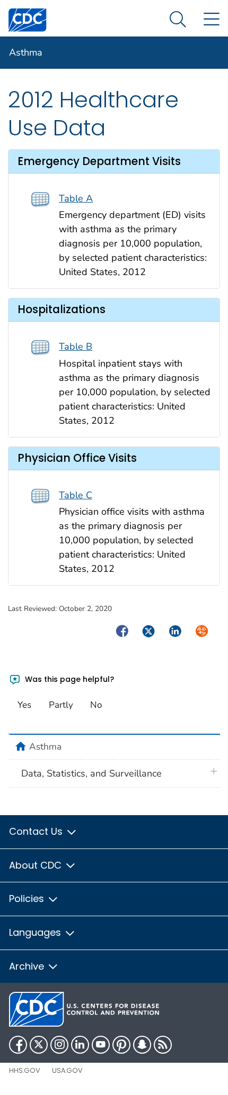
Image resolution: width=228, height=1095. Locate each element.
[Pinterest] (121, 1045)
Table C (75, 495)
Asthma (25, 52)
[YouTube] (101, 1045)
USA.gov (67, 1070)
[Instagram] (59, 1045)
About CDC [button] (36, 865)
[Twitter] (39, 1045)
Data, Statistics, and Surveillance (91, 773)
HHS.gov (24, 1070)
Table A (76, 198)
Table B (75, 346)
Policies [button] (28, 898)
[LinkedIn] (80, 1045)
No (96, 705)
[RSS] (163, 1045)
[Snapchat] (142, 1045)
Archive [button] (28, 966)
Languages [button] (36, 932)
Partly (61, 705)
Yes (24, 705)
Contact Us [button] (37, 831)
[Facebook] (18, 1045)
